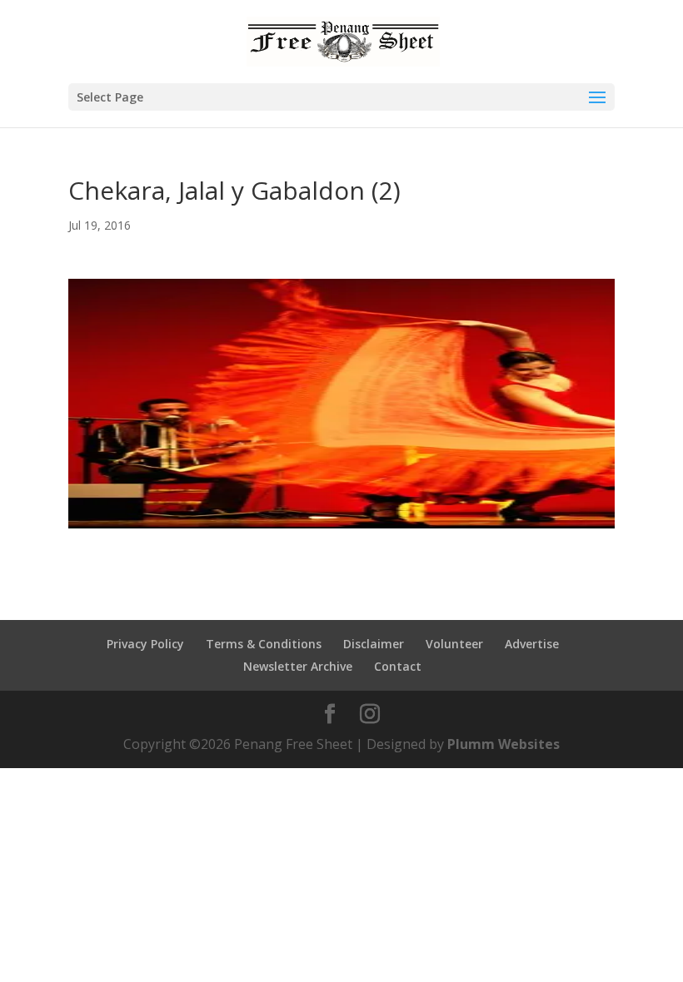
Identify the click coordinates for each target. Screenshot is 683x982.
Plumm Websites (503, 744)
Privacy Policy (145, 644)
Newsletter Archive (297, 666)
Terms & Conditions (264, 644)
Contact (397, 666)
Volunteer (454, 644)
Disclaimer (373, 644)
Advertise (532, 644)
